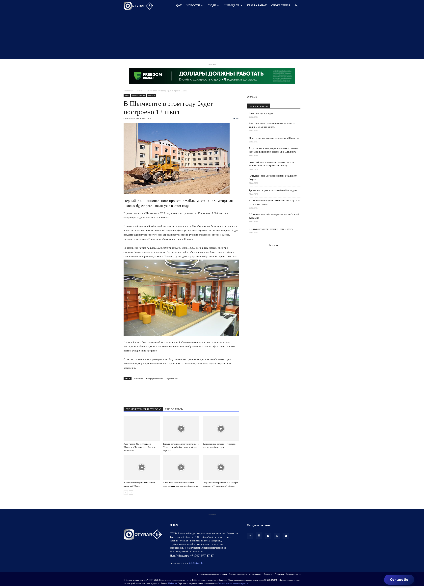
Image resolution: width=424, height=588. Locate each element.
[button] (296, 5)
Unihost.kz (172, 583)
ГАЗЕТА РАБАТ (257, 5)
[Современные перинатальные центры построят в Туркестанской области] (221, 467)
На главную (128, 91)
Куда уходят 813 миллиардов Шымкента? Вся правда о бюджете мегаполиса (140, 447)
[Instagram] (259, 536)
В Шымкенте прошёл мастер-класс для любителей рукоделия (274, 216)
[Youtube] (286, 536)
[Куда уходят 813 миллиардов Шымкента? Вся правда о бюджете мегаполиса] (142, 428)
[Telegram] (134, 393)
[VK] (142, 393)
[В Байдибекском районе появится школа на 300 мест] (142, 467)
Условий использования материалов (233, 583)
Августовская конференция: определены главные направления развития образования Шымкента (273, 150)
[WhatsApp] (127, 393)
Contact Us (399, 580)
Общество (151, 95)
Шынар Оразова (132, 118)
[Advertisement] (212, 35)
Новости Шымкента (138, 95)
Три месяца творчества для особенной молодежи (273, 190)
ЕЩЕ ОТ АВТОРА (174, 409)
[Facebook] (149, 393)
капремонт (138, 379)
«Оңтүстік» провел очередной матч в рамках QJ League (273, 178)
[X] (157, 393)
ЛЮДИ (212, 5)
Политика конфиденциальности (287, 574)
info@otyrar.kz (196, 563)
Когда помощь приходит (261, 113)
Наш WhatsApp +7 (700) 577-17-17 (192, 555)
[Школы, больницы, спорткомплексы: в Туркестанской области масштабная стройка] (181, 428)
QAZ (179, 5)
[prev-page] (126, 492)
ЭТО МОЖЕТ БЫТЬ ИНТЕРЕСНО (143, 409)
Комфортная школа (154, 379)
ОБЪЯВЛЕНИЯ (280, 5)
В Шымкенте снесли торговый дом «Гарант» (271, 229)
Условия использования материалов (212, 574)
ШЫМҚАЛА (232, 5)
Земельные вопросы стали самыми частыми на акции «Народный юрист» (272, 125)
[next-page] (131, 492)
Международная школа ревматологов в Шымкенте (274, 138)
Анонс (139, 91)
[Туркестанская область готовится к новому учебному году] (221, 428)
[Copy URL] (165, 393)
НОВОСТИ (193, 5)
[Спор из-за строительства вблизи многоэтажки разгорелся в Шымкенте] (181, 467)
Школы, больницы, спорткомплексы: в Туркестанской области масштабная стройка (181, 447)
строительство (172, 379)
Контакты (268, 574)
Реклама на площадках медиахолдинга (245, 574)
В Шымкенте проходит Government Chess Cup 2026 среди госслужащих (274, 202)
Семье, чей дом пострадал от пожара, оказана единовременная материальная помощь (271, 164)
